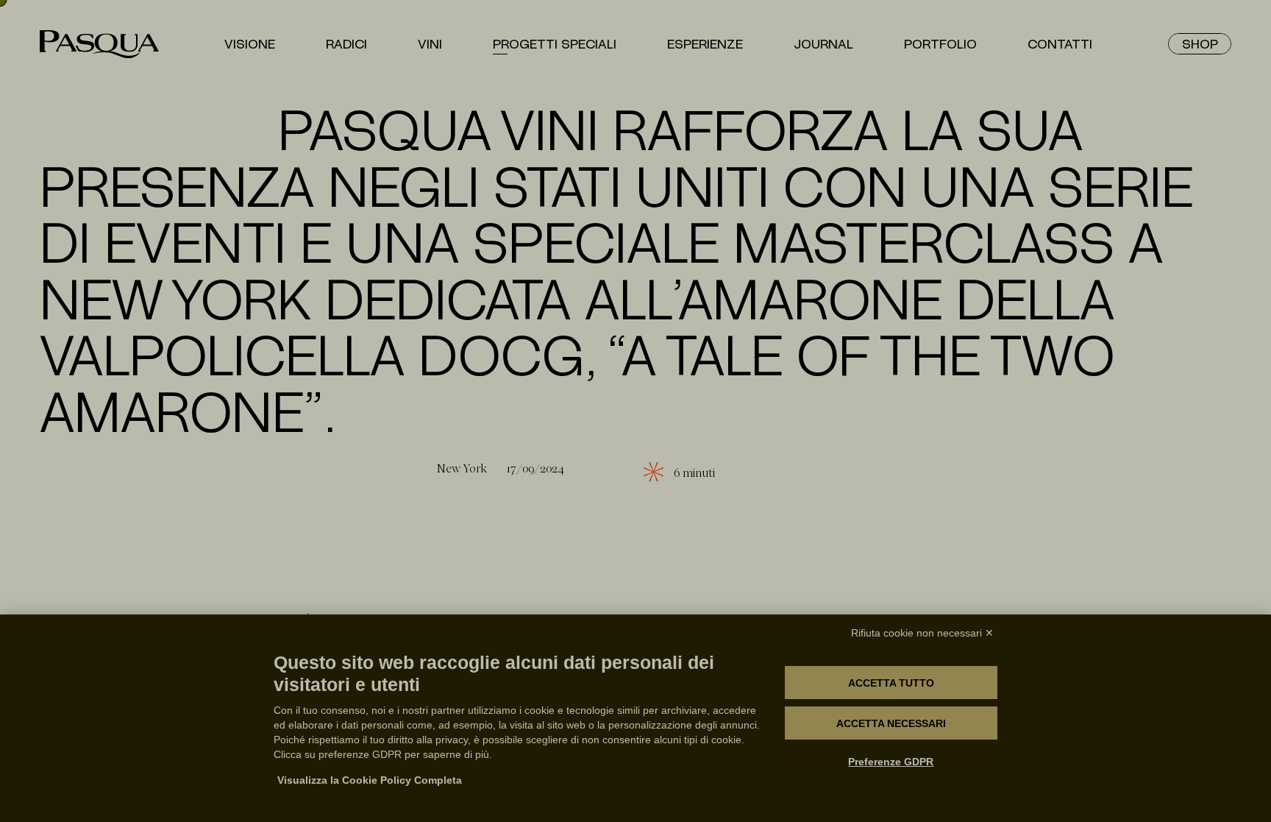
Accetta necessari (891, 723)
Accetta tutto (891, 683)
